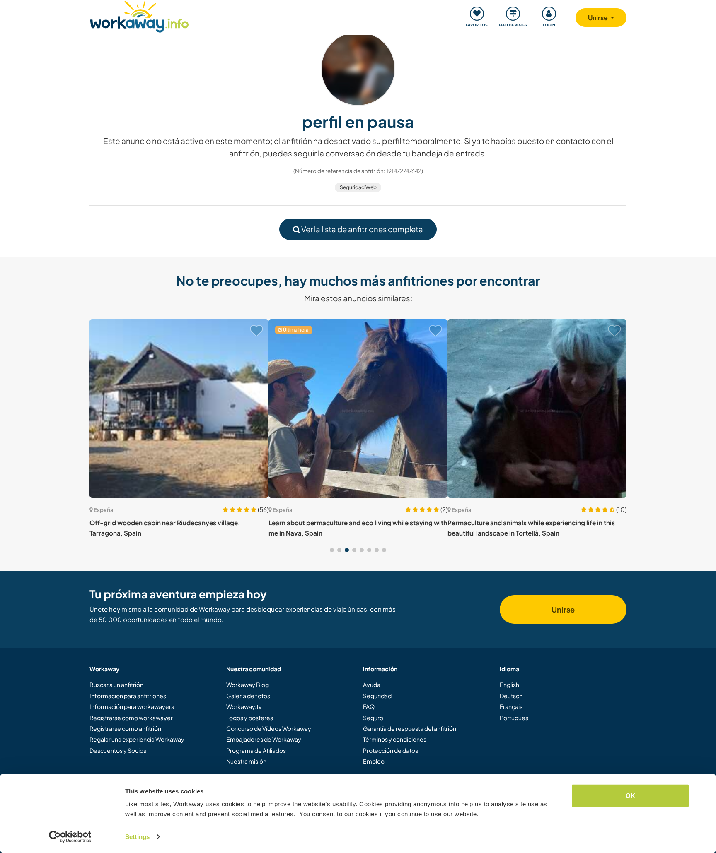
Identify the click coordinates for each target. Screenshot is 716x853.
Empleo (374, 761)
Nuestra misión (246, 761)
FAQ (369, 706)
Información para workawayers (132, 706)
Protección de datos (390, 750)
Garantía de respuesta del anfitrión (409, 728)
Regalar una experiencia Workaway (137, 739)
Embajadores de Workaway (263, 739)
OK (630, 795)
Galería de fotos (248, 695)
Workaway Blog (247, 684)
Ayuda (371, 684)
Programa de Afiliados (256, 750)
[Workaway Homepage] (139, 15)
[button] (332, 550)
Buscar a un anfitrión (116, 684)
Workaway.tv (243, 706)
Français (511, 706)
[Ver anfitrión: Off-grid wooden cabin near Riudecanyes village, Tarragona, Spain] (179, 408)
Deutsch (511, 695)
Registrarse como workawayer (131, 717)
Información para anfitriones (128, 695)
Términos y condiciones (394, 739)
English (509, 684)
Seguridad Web (358, 187)
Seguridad (377, 695)
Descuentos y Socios (118, 750)
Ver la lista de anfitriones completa (361, 229)
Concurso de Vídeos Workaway (268, 728)
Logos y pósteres (249, 717)
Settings (137, 836)
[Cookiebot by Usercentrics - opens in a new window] (70, 837)
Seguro (373, 717)
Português (514, 717)
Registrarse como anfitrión (125, 728)
